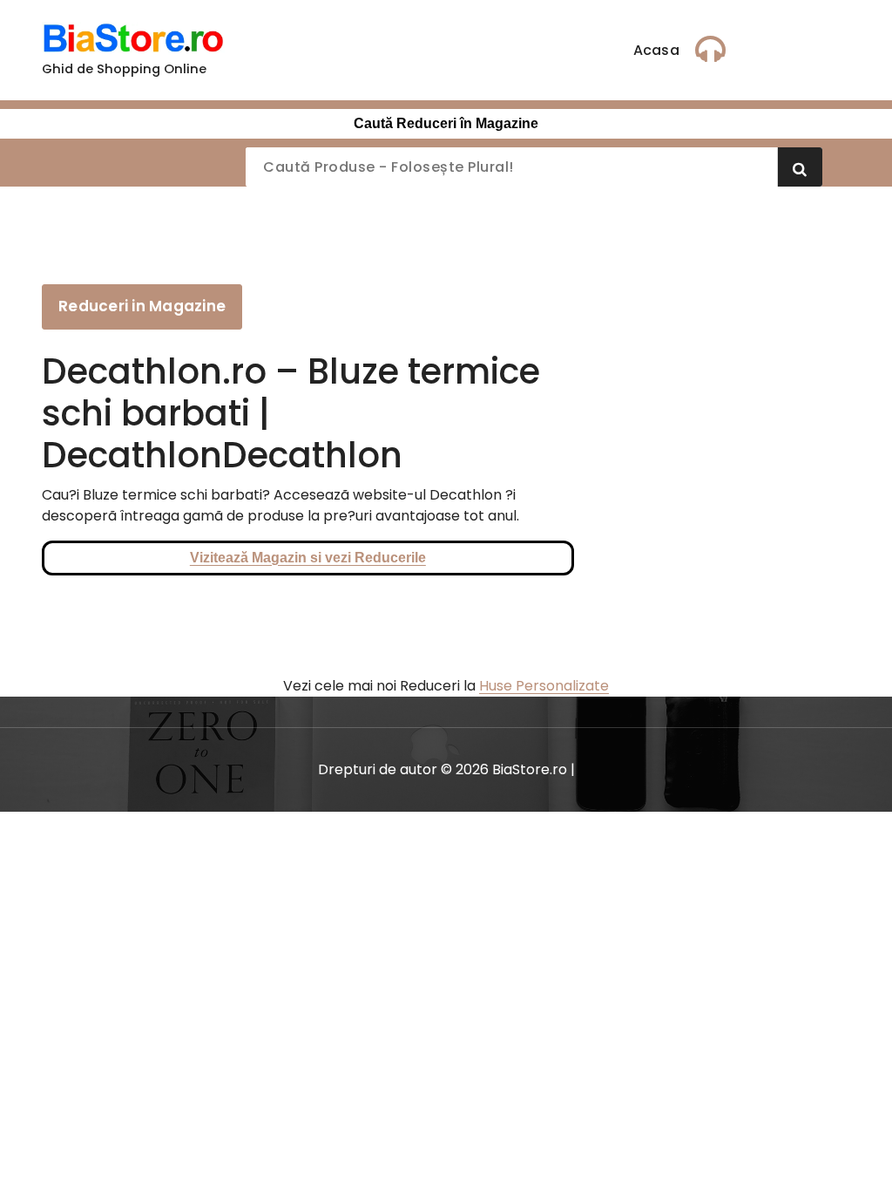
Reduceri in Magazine (142, 306)
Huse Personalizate (544, 686)
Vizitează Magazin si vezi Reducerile (308, 557)
